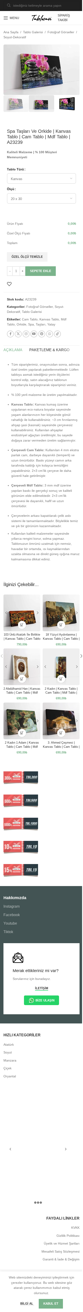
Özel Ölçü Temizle (27, 257)
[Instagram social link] (26, 334)
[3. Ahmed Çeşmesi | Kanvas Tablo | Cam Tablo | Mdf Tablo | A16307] (61, 721)
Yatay (51, 324)
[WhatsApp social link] (49, 334)
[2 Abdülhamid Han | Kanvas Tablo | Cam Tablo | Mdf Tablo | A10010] (21, 666)
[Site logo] (41, 17)
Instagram (11, 906)
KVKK (75, 1227)
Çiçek (7, 1068)
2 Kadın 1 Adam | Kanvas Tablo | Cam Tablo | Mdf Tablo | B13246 (22, 746)
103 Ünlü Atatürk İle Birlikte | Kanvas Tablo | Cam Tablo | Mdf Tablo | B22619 (22, 638)
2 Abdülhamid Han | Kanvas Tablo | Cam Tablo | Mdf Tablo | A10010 (21, 692)
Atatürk (8, 1044)
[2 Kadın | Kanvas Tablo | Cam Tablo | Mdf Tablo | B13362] (61, 666)
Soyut (7, 1052)
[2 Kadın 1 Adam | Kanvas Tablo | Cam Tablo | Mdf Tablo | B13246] (21, 721)
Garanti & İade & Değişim (61, 1259)
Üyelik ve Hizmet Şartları (62, 1243)
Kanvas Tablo (49, 319)
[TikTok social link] (57, 334)
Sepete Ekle (40, 271)
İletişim (41, 988)
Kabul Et (50, 1303)
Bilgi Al (27, 1303)
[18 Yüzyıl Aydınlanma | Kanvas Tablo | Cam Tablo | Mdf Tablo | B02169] (61, 613)
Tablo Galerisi (33, 32)
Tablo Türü (15, 169)
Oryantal (9, 1076)
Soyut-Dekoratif (14, 37)
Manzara (9, 1060)
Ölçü (10, 189)
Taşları (40, 324)
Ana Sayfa (10, 32)
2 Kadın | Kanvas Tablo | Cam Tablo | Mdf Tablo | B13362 (61, 692)
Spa (31, 324)
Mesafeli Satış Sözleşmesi (61, 1251)
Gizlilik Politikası (68, 1235)
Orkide (21, 324)
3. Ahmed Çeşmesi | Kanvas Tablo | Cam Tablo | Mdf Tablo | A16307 (61, 746)
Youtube (10, 923)
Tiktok (8, 932)
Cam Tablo (30, 319)
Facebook (11, 915)
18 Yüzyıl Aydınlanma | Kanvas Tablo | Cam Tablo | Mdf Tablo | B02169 (61, 638)
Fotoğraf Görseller (60, 32)
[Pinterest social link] (41, 334)
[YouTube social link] (33, 334)
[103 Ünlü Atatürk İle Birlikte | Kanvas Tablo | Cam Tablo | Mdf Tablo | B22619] (21, 613)
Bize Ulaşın (45, 1000)
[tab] (12, 350)
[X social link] (18, 334)
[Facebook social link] (10, 334)
